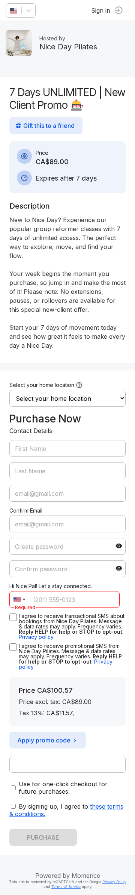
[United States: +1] (19, 599)
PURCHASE (43, 837)
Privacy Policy (114, 882)
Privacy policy (36, 637)
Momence (86, 875)
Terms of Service (66, 887)
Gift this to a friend (49, 125)
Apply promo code (43, 740)
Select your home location (41, 385)
